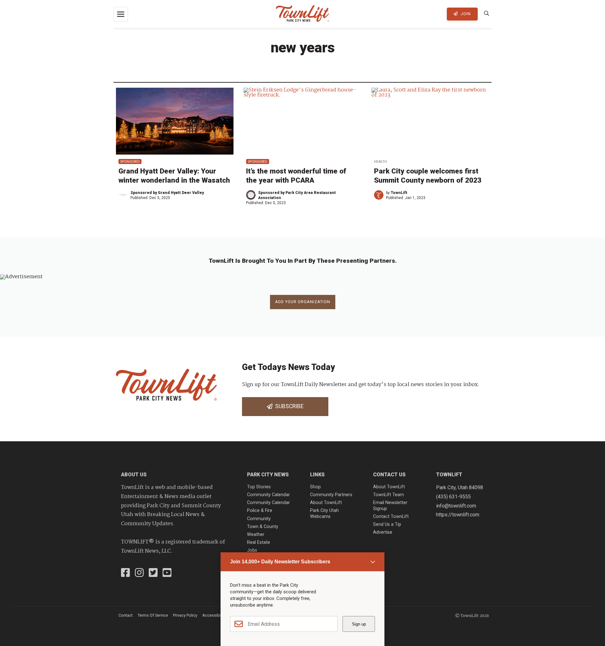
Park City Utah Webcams (324, 513)
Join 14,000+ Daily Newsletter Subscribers (280, 561)
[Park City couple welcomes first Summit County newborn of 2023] (430, 121)
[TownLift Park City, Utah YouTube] (167, 573)
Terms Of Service (153, 615)
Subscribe (288, 406)
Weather (255, 534)
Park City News (268, 475)
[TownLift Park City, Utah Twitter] (153, 573)
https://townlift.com (457, 515)
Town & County (262, 526)
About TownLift (326, 502)
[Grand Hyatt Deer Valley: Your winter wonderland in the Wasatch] (174, 121)
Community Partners (331, 494)
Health (380, 162)
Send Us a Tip (387, 524)
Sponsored (130, 162)
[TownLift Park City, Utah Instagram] (139, 573)
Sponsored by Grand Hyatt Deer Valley (167, 193)
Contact (125, 615)
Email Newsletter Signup (390, 505)
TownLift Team (388, 494)
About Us (134, 475)
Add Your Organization (302, 301)
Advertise (382, 532)
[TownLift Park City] (302, 14)
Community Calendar (268, 494)
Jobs (252, 550)
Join (465, 13)
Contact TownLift (391, 516)
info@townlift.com (456, 506)
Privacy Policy (185, 615)
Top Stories (259, 487)
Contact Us (389, 475)
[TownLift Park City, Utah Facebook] (125, 573)
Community (259, 518)
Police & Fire (259, 510)
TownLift (399, 193)
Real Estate (258, 542)
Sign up (359, 624)
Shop (315, 487)
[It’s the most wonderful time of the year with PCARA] (302, 121)
